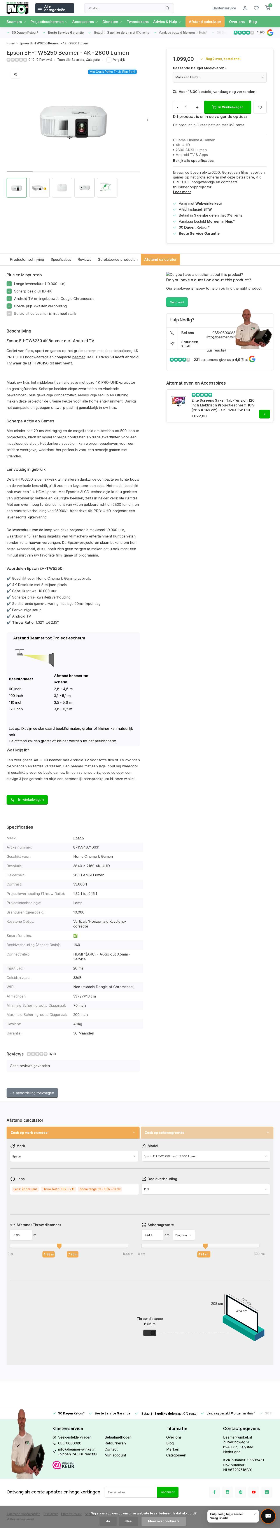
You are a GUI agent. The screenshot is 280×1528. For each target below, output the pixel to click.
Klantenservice (224, 8)
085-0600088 (69, 1443)
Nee (128, 1521)
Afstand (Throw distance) (38, 1225)
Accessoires (83, 21)
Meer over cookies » (163, 1521)
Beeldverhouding (162, 1179)
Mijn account (115, 1455)
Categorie (93, 59)
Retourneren (115, 1443)
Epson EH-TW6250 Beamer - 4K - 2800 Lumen (53, 43)
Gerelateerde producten (118, 259)
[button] (147, 119)
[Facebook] (214, 1492)
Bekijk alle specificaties (193, 160)
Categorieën (176, 1455)
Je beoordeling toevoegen (32, 1093)
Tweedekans (138, 21)
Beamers (14, 21)
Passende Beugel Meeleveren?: (200, 68)
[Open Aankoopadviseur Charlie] (268, 1516)
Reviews (84, 259)
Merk (20, 1146)
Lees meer (182, 192)
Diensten (110, 21)
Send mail (177, 302)
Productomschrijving (27, 259)
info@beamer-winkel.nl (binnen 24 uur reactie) (77, 1451)
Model (153, 1146)
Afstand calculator (205, 21)
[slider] (59, 1246)
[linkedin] (266, 1492)
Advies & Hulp (165, 21)
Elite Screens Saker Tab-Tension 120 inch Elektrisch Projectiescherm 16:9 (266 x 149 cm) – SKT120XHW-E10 (223, 405)
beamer (78, 357)
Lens (20, 1179)
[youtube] (253, 1492)
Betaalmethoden (118, 1437)
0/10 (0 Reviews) (40, 59)
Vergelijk (119, 59)
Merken (172, 1449)
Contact (111, 1449)
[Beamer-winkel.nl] (17, 8)
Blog (253, 21)
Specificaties (61, 259)
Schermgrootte (161, 1225)
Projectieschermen (47, 21)
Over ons (237, 21)
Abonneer (168, 1492)
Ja (108, 1521)
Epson (78, 838)
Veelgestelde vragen (74, 1437)
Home (11, 43)
